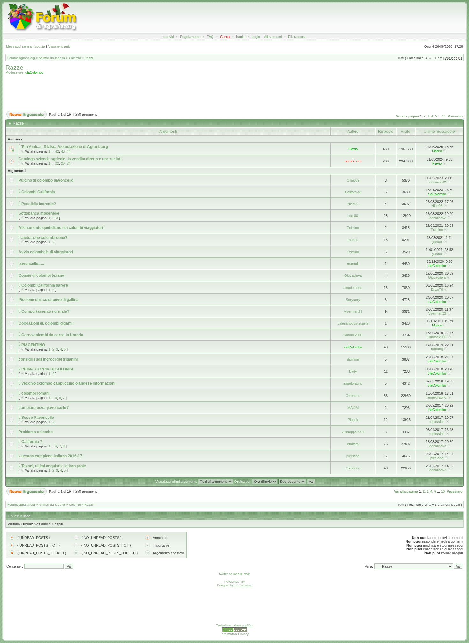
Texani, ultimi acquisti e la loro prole (53, 466)
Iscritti (240, 37)
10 (444, 116)
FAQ (210, 37)
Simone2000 (352, 335)
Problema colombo (36, 432)
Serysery (353, 300)
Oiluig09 (353, 180)
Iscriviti (168, 37)
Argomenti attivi (59, 46)
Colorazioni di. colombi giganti (45, 323)
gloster (437, 242)
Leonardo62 (437, 182)
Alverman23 (353, 311)
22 (57, 163)
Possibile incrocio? (38, 204)
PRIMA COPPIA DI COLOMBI (47, 369)
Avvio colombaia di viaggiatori (46, 252)
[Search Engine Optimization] (234, 631)
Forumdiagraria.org (21, 58)
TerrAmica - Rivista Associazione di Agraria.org (64, 147)
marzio (353, 240)
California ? (31, 441)
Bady (353, 371)
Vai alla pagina (407, 116)
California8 (353, 192)
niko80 (353, 216)
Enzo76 (437, 289)
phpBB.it (247, 625)
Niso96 (352, 204)
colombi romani (35, 393)
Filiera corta (297, 37)
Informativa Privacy (235, 634)
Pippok (353, 420)
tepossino (436, 422)
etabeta (353, 444)
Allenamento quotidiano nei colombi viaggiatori (61, 227)
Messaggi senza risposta (25, 46)
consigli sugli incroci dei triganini (48, 359)
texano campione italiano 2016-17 (51, 456)
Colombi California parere (44, 285)
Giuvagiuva (353, 275)
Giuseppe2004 (353, 432)
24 (69, 163)
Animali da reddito (52, 58)
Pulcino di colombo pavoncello (46, 180)
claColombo (34, 72)
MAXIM (353, 408)
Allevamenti (273, 37)
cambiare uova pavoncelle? (44, 407)
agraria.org (353, 161)
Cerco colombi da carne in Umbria (52, 335)
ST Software (242, 585)
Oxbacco (353, 395)
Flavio (353, 149)
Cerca (225, 37)
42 (57, 151)
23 (63, 163)
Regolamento (190, 37)
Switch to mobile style (234, 573)
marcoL (353, 264)
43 (63, 151)
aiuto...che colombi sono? (44, 237)
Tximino (353, 228)
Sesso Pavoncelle (37, 417)
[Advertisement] (237, 17)
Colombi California (38, 192)
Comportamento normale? (45, 311)
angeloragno (352, 287)
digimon (353, 359)
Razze (89, 58)
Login (256, 37)
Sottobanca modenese (39, 213)
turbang (437, 349)
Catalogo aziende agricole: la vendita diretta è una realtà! (70, 159)
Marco (437, 151)
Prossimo (455, 116)
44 (69, 151)
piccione (352, 456)
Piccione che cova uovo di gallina (48, 299)
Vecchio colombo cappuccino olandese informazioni (68, 383)
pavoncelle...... (31, 263)
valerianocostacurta (353, 323)
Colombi (75, 58)
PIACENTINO (33, 345)
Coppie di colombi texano (41, 275)
